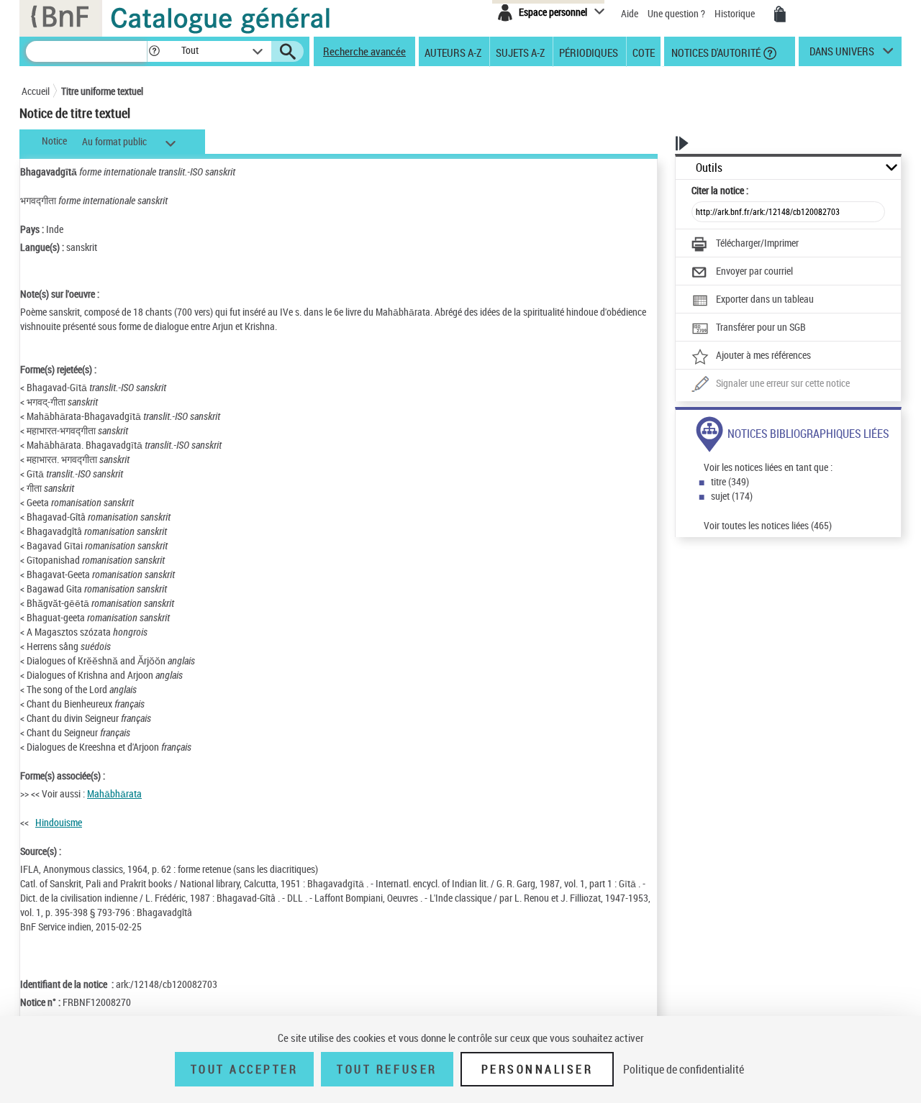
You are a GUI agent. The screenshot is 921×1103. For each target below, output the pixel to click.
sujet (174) (732, 496)
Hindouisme (58, 822)
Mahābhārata (114, 793)
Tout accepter (245, 1069)
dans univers (841, 54)
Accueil (36, 91)
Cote (643, 52)
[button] (154, 51)
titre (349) (730, 481)
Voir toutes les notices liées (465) (768, 525)
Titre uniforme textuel (102, 91)
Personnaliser (537, 1069)
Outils (709, 167)
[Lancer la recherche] (287, 51)
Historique (735, 13)
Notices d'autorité (715, 52)
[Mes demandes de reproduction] (780, 14)
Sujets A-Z (520, 52)
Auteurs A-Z (453, 52)
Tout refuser (387, 1069)
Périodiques (588, 52)
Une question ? (677, 13)
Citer (719, 190)
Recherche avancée (364, 51)
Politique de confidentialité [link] (683, 1069)
